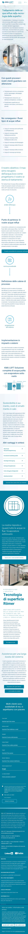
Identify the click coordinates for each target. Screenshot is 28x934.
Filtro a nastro (17, 880)
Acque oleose (4, 892)
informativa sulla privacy (20, 931)
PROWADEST (18, 875)
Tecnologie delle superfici (15, 863)
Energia (18, 867)
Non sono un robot (9, 795)
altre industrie (20, 868)
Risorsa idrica (4, 898)
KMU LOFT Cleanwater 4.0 (6, 900)
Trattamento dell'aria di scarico (7, 880)
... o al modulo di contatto (14, 691)
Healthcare (14, 865)
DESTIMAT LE (12, 875)
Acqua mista (15, 892)
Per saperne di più (10, 642)
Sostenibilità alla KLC (11, 898)
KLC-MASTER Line (5, 875)
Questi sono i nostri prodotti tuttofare (14, 557)
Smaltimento (7, 863)
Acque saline (9, 892)
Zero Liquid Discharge (20, 898)
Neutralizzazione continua (20, 882)
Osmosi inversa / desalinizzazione (8, 884)
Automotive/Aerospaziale (6, 861)
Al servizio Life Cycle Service (14, 686)
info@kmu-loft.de (7, 789)
